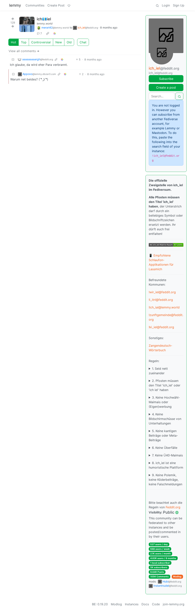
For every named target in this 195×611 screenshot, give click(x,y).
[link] (48, 33)
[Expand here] (26, 24)
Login (166, 5)
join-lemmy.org (173, 604)
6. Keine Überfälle (164, 448)
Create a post (166, 87)
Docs (145, 604)
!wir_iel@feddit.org (162, 292)
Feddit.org (173, 507)
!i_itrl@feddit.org (161, 300)
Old (69, 42)
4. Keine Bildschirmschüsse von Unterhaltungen (165, 418)
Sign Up (178, 5)
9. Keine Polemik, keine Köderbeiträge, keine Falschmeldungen (165, 479)
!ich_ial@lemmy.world (164, 307)
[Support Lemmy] (69, 5)
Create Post (56, 5)
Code (156, 604)
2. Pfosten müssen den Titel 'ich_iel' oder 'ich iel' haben (164, 385)
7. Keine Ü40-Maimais (167, 455)
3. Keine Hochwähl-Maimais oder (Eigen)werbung (164, 402)
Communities (35, 5)
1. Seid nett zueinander (158, 371)
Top (23, 42)
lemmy (15, 5)
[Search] (157, 5)
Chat (83, 42)
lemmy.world (45, 23)
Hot (13, 42)
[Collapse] (13, 59)
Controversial (41, 42)
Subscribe (166, 79)
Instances (131, 604)
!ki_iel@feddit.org (161, 327)
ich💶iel (44, 19)
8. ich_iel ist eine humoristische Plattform (166, 465)
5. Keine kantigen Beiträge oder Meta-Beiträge (163, 435)
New (58, 42)
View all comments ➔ (24, 51)
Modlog (177, 576)
